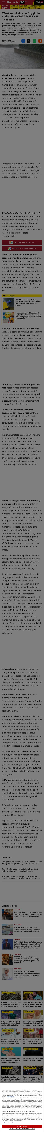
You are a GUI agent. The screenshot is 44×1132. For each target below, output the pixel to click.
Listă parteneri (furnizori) (7, 1122)
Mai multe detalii (10, 1096)
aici (25, 1103)
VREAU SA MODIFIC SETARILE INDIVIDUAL (22, 1129)
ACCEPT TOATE (21, 1126)
